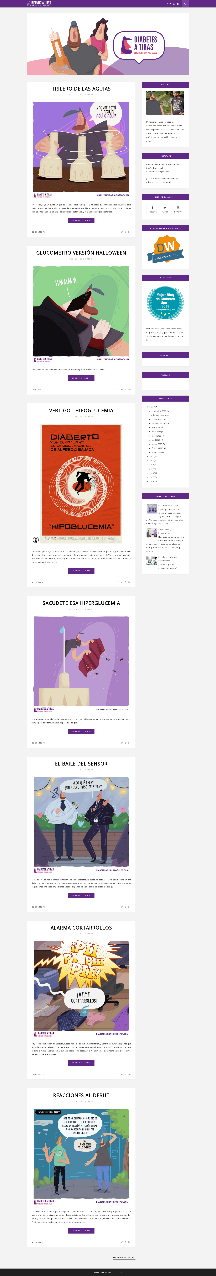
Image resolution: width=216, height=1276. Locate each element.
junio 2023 (156, 431)
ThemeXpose (117, 1272)
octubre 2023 (157, 419)
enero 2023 (157, 452)
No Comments (38, 232)
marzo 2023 (157, 444)
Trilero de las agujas (81, 89)
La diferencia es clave (168, 505)
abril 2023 (156, 440)
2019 (151, 469)
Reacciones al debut (81, 1095)
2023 (151, 407)
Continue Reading (81, 220)
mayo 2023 (156, 436)
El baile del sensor (81, 764)
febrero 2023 (157, 448)
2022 (151, 456)
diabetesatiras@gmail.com (158, 171)
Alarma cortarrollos (81, 928)
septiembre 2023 (159, 423)
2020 (151, 464)
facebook (152, 212)
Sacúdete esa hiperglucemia (81, 603)
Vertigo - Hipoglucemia (81, 410)
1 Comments (38, 390)
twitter (165, 212)
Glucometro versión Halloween (81, 253)
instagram (178, 212)
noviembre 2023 (159, 411)
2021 (151, 460)
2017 (151, 477)
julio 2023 (156, 427)
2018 (151, 473)
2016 (151, 481)
